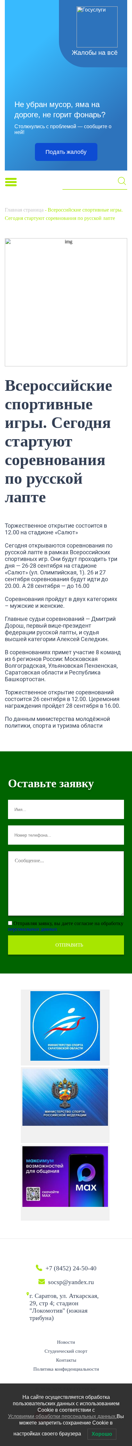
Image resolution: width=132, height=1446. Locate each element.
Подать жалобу (66, 152)
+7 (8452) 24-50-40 (70, 1268)
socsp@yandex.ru (71, 1281)
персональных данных (32, 929)
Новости (66, 1342)
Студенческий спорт (66, 1351)
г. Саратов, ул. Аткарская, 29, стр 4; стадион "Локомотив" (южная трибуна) (64, 1306)
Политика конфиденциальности (66, 1369)
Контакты (66, 1360)
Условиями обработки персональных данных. (62, 1416)
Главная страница (24, 210)
